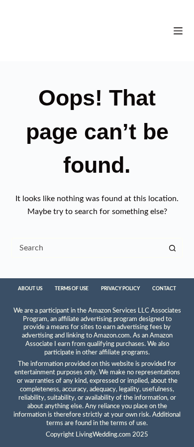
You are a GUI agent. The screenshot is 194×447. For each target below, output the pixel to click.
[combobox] (87, 248)
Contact (164, 288)
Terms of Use (72, 288)
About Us (30, 288)
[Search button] (172, 247)
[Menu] (178, 30)
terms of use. (129, 423)
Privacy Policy (120, 288)
